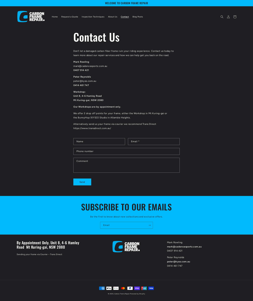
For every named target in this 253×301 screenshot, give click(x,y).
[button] (222, 17)
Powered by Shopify (137, 294)
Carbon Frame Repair (122, 294)
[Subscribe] (149, 225)
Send (82, 182)
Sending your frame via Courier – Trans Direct (39, 254)
